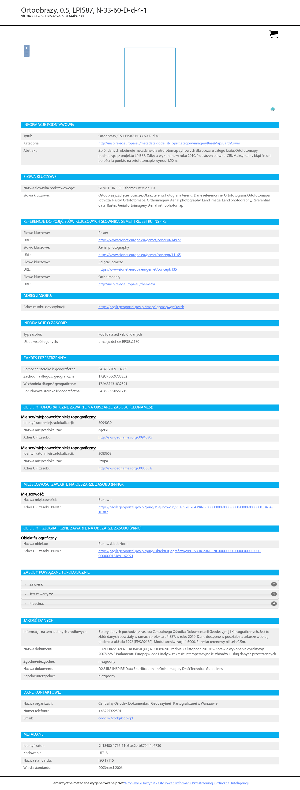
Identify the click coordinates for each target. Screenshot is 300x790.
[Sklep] (273, 34)
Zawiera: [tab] (152, 584)
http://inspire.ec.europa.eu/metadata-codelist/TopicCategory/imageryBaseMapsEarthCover (169, 143)
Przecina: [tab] (152, 604)
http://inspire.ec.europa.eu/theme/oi (126, 284)
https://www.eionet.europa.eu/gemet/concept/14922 (139, 240)
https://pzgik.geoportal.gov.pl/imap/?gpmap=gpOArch (141, 307)
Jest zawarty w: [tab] (152, 594)
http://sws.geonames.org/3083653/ (125, 468)
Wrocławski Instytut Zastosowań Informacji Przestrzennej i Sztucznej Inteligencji (186, 783)
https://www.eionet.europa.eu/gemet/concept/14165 (139, 255)
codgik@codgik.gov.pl (115, 718)
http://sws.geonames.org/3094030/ (125, 437)
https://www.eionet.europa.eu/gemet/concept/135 (137, 270)
